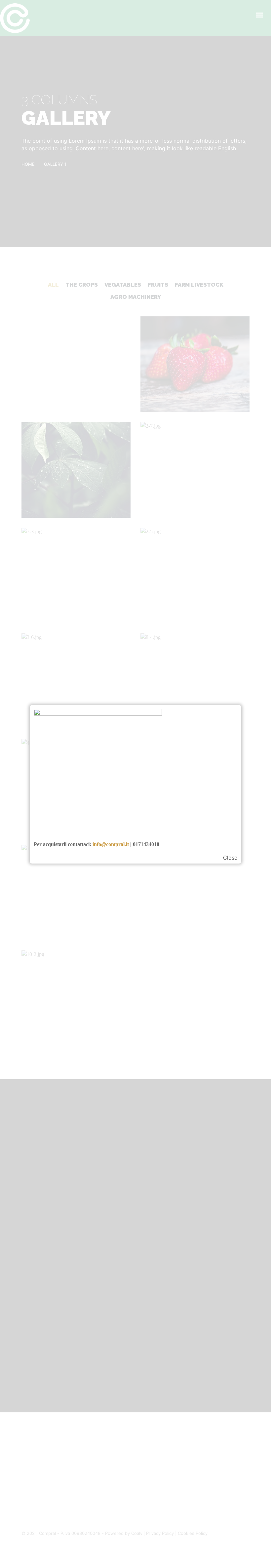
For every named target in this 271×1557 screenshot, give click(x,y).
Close (230, 858)
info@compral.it (111, 844)
